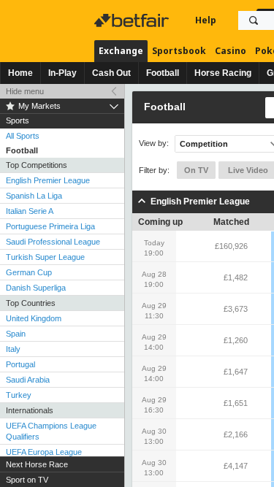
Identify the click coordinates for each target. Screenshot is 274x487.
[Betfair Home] (133, 20)
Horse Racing (222, 73)
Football (162, 73)
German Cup (29, 272)
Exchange (121, 51)
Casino (230, 51)
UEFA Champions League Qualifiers (51, 431)
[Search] (253, 20)
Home (20, 73)
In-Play (62, 73)
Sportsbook (179, 51)
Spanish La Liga (34, 195)
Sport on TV (27, 479)
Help (205, 20)
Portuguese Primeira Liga (50, 226)
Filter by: (154, 170)
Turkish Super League (45, 257)
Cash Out (111, 73)
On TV (196, 170)
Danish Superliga (36, 287)
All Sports (22, 135)
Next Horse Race (37, 464)
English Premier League (48, 180)
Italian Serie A (29, 211)
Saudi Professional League (53, 241)
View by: (154, 143)
